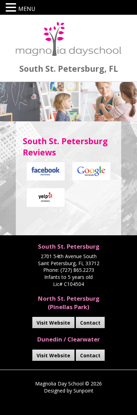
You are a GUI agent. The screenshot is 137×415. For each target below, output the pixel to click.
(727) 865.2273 (77, 270)
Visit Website (53, 322)
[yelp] (45, 197)
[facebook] (45, 171)
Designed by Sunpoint (68, 390)
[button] (12, 7)
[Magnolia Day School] (68, 39)
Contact (90, 322)
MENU (26, 9)
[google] (91, 171)
